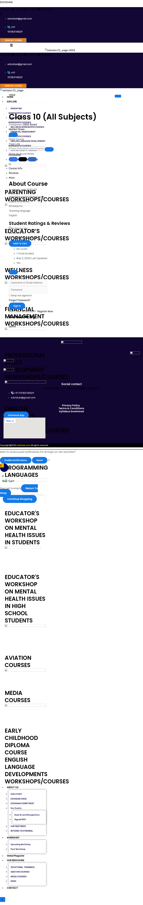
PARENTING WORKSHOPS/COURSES (20, 110)
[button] (11, 45)
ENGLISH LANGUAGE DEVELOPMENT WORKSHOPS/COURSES (27, 143)
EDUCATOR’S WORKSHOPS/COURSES (37, 234)
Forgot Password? (19, 300)
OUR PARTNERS (18, 826)
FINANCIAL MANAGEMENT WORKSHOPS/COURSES (22, 134)
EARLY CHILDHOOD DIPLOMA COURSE (21, 741)
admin (12, 326)
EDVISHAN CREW (19, 799)
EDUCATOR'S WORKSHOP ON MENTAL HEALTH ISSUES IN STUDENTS (25, 527)
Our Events (16, 808)
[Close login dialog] (13, 272)
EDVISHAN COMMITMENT (22, 803)
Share (21, 129)
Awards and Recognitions (27, 815)
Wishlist (13, 129)
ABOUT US (12, 787)
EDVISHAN (6, 2)
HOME (10, 97)
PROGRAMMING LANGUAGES (26, 471)
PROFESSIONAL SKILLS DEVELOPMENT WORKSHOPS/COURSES (37, 366)
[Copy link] (49, 149)
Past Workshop (18, 849)
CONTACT (12, 887)
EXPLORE (12, 101)
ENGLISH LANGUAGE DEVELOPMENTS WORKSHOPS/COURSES (37, 770)
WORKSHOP (13, 837)
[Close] (13, 134)
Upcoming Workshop (21, 844)
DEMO (13, 881)
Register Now (45, 311)
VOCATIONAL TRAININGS (22, 867)
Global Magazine (15, 855)
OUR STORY (16, 794)
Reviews (13, 173)
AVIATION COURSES (18, 661)
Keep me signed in (21, 295)
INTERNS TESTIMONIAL (22, 831)
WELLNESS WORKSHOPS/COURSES (27, 127)
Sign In (17, 305)
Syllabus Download (71, 411)
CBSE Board (30, 124)
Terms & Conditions (71, 408)
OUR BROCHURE (15, 860)
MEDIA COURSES (17, 696)
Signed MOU (20, 819)
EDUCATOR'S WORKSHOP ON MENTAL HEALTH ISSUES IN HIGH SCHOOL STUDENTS (25, 598)
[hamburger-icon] (118, 96)
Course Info (15, 168)
